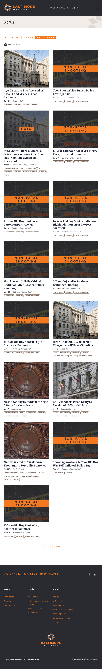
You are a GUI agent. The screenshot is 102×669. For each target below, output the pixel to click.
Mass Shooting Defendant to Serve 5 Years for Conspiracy (26, 403)
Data (39, 168)
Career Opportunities (61, 618)
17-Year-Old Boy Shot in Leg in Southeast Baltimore (23, 527)
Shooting (28, 37)
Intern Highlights (59, 614)
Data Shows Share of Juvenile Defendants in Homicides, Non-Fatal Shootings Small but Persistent (24, 156)
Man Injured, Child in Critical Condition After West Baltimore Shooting (24, 284)
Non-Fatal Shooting (45, 37)
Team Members (59, 605)
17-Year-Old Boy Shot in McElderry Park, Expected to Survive (75, 152)
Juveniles (17, 105)
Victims (34, 105)
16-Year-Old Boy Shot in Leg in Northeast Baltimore (23, 343)
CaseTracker (33, 597)
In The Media (58, 601)
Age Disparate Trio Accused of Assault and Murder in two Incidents (23, 93)
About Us (56, 597)
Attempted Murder (11, 168)
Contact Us (57, 622)
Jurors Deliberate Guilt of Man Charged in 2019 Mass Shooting (73, 343)
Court (22, 168)
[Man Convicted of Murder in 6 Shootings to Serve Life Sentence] (26, 440)
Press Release (26, 476)
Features (7, 601)
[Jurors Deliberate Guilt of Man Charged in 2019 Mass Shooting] (75, 320)
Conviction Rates (35, 608)
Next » (59, 546)
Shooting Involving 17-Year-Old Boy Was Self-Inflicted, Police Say (75, 463)
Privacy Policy (33, 660)
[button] (96, 7)
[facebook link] (90, 574)
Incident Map (33, 612)
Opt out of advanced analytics (15, 660)
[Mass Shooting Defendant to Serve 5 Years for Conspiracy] (26, 380)
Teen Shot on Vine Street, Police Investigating (73, 92)
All (6, 37)
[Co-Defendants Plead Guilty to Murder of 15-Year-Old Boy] (75, 380)
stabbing (36, 476)
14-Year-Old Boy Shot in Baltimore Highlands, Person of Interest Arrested (75, 224)
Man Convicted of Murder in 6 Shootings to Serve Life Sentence (25, 463)
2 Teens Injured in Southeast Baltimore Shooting (71, 283)
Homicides (16, 37)
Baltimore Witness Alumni (63, 609)
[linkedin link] (95, 574)
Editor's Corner (10, 605)
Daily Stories (58, 101)
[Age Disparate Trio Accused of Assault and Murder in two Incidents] (26, 68)
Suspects (7, 175)
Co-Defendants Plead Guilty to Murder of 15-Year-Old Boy (72, 403)
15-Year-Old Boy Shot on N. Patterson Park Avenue (21, 223)
